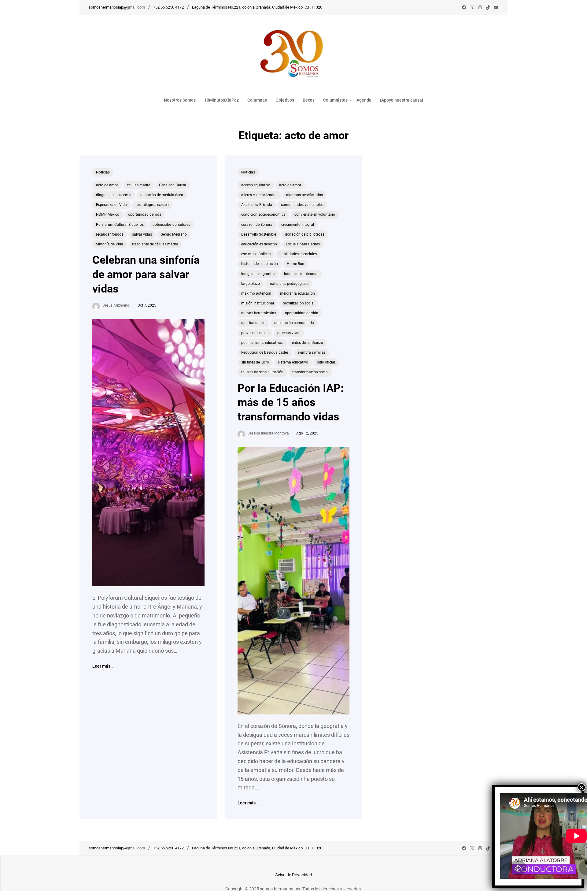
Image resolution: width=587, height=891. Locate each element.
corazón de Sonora (256, 224)
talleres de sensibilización (262, 372)
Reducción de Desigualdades (265, 352)
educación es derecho (259, 244)
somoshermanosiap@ (108, 7)
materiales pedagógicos (288, 283)
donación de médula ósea (161, 195)
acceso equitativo (255, 185)
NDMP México (107, 214)
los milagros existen (152, 205)
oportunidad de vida (144, 214)
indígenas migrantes (258, 274)
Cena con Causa (172, 185)
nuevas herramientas (258, 313)
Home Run (295, 264)
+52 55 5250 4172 (168, 7)
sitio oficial (326, 362)
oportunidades (253, 323)
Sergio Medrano (174, 234)
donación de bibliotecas (304, 234)
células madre (138, 185)
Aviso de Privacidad (293, 874)
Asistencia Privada (256, 205)
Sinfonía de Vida (109, 244)
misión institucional (257, 303)
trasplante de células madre (155, 244)
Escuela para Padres (303, 244)
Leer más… (102, 666)
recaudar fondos (109, 234)
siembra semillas (311, 352)
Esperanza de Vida (111, 205)
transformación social (310, 372)
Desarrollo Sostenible (258, 234)
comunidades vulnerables (302, 205)
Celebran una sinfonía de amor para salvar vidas (146, 274)
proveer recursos (254, 333)
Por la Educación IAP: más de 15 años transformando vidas (291, 402)
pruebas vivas (288, 333)
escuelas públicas (256, 254)
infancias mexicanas (301, 274)
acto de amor (107, 185)
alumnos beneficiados (304, 195)
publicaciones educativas (262, 343)
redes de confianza (307, 343)
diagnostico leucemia (113, 195)
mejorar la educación (297, 293)
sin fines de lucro (255, 362)
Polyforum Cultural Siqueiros (120, 224)
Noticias (103, 172)
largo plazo (250, 283)
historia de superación (259, 264)
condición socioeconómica (263, 214)
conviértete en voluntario (314, 214)
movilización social (299, 303)
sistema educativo (293, 362)
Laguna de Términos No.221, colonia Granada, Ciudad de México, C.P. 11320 (257, 7)
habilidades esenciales (298, 254)
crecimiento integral (297, 224)
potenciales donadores (171, 224)
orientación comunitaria (294, 323)
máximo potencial (256, 293)
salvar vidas (142, 234)
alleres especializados (259, 195)
